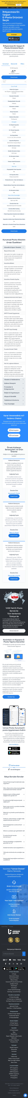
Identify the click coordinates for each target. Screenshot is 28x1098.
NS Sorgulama (14, 1075)
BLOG (13, 7)
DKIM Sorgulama (14, 1072)
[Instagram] (9, 964)
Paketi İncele (14, 496)
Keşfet (18, 5)
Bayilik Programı (14, 1047)
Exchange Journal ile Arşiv (14, 991)
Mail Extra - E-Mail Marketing (14, 1008)
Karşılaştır (14, 34)
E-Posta (14, 974)
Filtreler (4, 80)
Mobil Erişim (14, 986)
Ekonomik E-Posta (14, 976)
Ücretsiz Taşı (11, 697)
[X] (13, 964)
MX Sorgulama (14, 1070)
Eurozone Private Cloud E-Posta (14, 982)
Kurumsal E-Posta (14, 978)
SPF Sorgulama (14, 1068)
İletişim (14, 1095)
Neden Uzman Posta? (14, 1058)
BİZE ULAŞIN (19, 7)
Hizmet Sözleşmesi (14, 1088)
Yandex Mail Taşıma (14, 1015)
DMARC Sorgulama (14, 1074)
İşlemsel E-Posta (14, 1006)
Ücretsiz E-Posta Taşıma (14, 1013)
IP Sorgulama (14, 1077)
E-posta (11, 926)
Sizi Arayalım (15, 430)
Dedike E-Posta (14, 984)
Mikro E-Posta (14, 980)
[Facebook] (6, 964)
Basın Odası (14, 1062)
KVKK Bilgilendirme (14, 1090)
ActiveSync (14, 988)
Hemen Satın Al (14, 631)
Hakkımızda (14, 1056)
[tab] (14, 765)
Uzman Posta (4, 926)
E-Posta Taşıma (14, 1023)
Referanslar (14, 1049)
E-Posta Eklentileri (14, 1017)
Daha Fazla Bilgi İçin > (14, 744)
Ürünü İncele (14, 77)
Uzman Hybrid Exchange (14, 989)
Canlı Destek (14, 435)
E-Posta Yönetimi (14, 1025)
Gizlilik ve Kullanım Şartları (14, 1093)
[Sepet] (8, 8)
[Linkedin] (17, 964)
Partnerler (14, 1051)
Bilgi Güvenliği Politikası (14, 1060)
